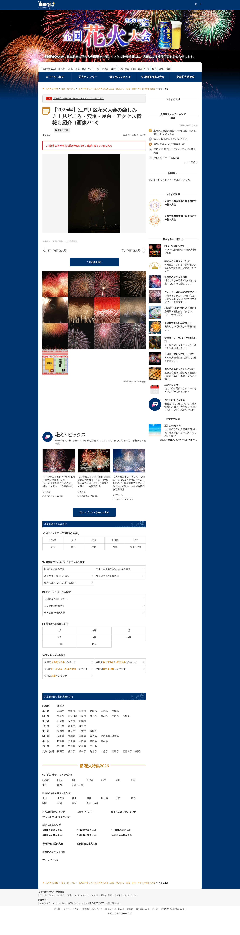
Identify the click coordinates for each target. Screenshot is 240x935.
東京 (84, 68)
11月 (59, 644)
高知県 (93, 746)
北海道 (62, 68)
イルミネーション (129, 895)
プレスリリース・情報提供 (114, 909)
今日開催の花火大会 (152, 77)
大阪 (140, 68)
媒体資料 (130, 909)
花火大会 (95, 895)
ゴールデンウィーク (81, 895)
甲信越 (105, 68)
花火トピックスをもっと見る (94, 512)
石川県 (60, 726)
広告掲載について (142, 909)
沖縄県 (137, 751)
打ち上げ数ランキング (53, 811)
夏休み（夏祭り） (107, 895)
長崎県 (82, 751)
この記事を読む (94, 262)
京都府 (71, 736)
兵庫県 (82, 736)
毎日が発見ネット (113, 903)
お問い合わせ (97, 909)
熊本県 (93, 751)
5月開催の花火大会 (52, 830)
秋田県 (93, 710)
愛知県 (60, 731)
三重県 (82, 731)
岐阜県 (71, 731)
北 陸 (45, 726)
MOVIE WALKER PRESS (95, 903)
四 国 (45, 746)
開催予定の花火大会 (54, 568)
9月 (94, 637)
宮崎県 (115, 751)
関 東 (45, 715)
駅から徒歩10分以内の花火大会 (60, 582)
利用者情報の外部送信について (172, 909)
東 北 (45, 710)
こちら (108, 145)
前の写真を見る (57, 250)
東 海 (45, 731)
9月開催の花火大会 (86, 835)
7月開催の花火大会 (121, 830)
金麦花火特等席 (185, 77)
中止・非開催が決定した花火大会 (113, 568)
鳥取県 (93, 741)
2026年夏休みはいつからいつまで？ (179, 439)
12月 (94, 644)
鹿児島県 (127, 751)
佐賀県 (71, 751)
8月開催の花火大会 (52, 835)
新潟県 (82, 720)
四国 (154, 68)
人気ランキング (121, 77)
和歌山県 (105, 736)
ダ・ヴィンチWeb (58, 903)
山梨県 (60, 720)
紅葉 (118, 895)
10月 (128, 637)
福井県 (82, 726)
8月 (60, 637)
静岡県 (93, 731)
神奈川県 (72, 715)
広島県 (60, 741)
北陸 (113, 68)
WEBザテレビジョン (75, 903)
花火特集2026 (48, 68)
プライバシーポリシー (72, 909)
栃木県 (115, 715)
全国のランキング (60, 662)
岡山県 (71, 741)
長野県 (71, 720)
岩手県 (82, 710)
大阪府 (60, 736)
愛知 (127, 68)
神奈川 (91, 68)
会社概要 (155, 909)
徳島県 (82, 746)
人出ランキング (85, 811)
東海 (121, 68)
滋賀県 (115, 736)
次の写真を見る (131, 250)
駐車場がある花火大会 (107, 575)
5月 (60, 630)
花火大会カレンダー (52, 825)
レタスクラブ (45, 903)
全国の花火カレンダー (55, 598)
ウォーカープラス (46, 895)
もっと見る (190, 162)
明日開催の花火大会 (54, 612)
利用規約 (57, 909)
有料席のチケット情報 (53, 851)
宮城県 (60, 710)
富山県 (71, 726)
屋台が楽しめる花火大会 (56, 575)
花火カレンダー (88, 77)
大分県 (104, 751)
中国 (146, 68)
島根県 (104, 741)
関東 (78, 68)
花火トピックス (50, 860)
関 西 (45, 736)
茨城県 (126, 715)
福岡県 (60, 751)
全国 (44, 798)
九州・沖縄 (164, 68)
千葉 (97, 68)
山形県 (104, 710)
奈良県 (93, 736)
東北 (70, 68)
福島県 (115, 710)
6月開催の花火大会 (86, 830)
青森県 (71, 710)
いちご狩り (60, 895)
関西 (133, 68)
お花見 (69, 895)
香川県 (60, 746)
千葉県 (82, 715)
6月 (94, 630)
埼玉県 (93, 715)
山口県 (82, 741)
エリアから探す (55, 77)
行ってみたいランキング (123, 811)
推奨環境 (86, 909)
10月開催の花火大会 (121, 835)
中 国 (45, 741)
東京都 (60, 715)
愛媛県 (71, 746)
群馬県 (104, 715)
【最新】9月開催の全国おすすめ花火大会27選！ (78, 98)
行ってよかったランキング (56, 816)
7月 (128, 630)
